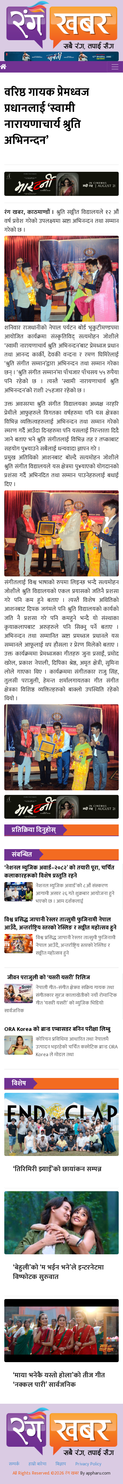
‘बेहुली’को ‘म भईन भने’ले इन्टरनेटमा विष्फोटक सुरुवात (58, 1272)
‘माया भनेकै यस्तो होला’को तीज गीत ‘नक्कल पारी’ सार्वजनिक (59, 1380)
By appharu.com (95, 1473)
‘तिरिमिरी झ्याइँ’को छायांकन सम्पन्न (57, 1169)
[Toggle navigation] (115, 67)
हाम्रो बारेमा (37, 1464)
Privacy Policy (88, 1464)
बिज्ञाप (60, 1464)
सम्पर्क (14, 1464)
